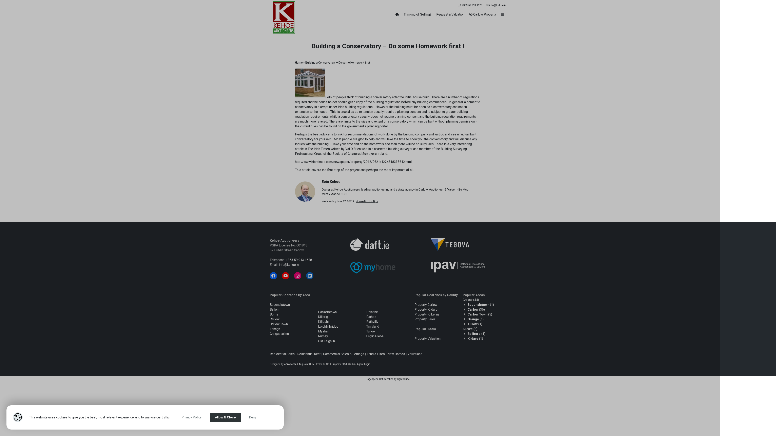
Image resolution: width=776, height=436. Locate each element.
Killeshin (324, 322)
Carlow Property (484, 14)
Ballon (274, 309)
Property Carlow (425, 305)
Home (299, 62)
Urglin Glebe (375, 336)
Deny (252, 417)
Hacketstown (327, 312)
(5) (480, 314)
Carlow (274, 319)
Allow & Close (225, 417)
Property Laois (424, 319)
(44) (471, 300)
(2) (470, 329)
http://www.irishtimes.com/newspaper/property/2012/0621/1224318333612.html (353, 162)
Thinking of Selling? (417, 14)
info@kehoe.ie (497, 5)
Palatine (372, 312)
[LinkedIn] (309, 275)
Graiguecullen (279, 334)
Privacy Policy (191, 417)
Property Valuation (427, 339)
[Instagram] (297, 275)
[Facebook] (273, 275)
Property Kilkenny (427, 314)
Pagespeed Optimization (379, 379)
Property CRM (339, 364)
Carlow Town (279, 324)
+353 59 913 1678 (471, 5)
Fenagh (275, 329)
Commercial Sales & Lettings (343, 354)
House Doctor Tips (367, 201)
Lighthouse (403, 379)
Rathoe (371, 317)
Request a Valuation (450, 14)
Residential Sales (282, 354)
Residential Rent (309, 354)
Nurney (323, 336)
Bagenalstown (280, 305)
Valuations (415, 354)
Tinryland (372, 326)
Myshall (323, 331)
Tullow (370, 331)
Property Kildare (426, 309)
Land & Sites (376, 354)
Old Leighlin (326, 341)
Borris (274, 314)
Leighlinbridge (328, 326)
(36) (476, 309)
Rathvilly (372, 322)
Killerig (323, 317)
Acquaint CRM (306, 364)
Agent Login (363, 364)
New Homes (396, 354)
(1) (481, 305)
